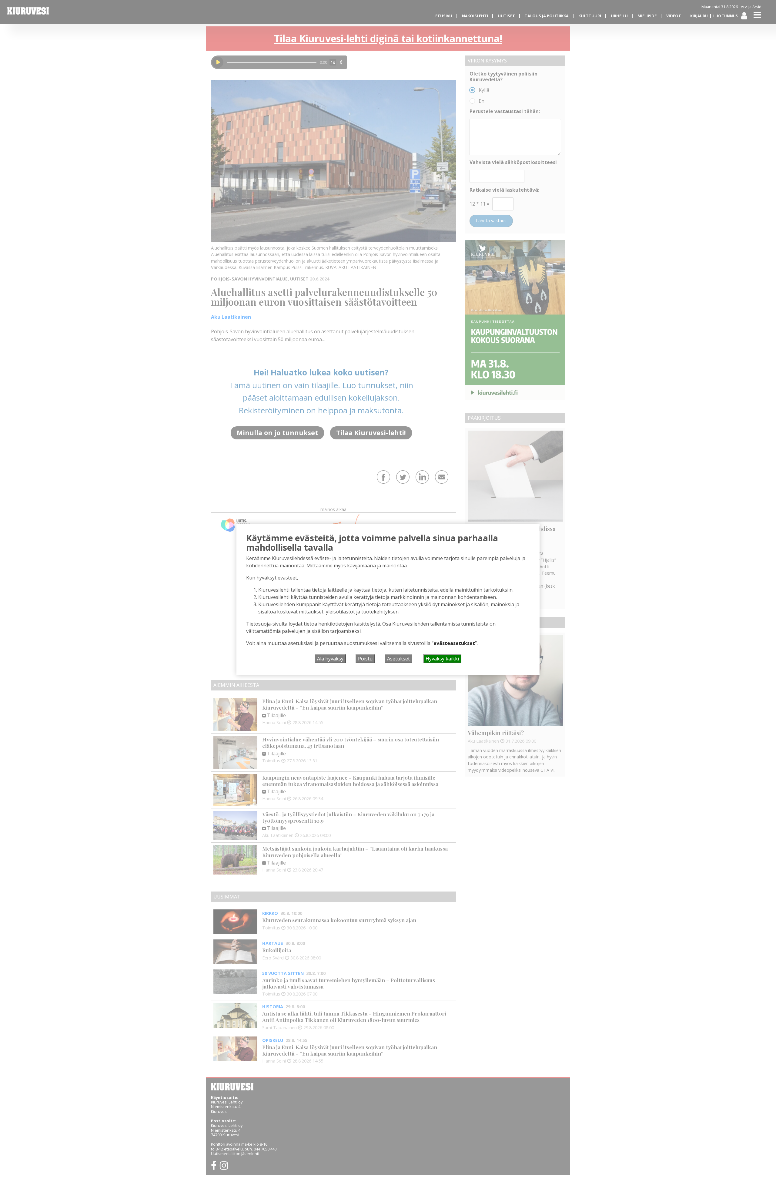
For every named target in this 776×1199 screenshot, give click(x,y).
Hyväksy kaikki (442, 658)
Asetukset (398, 658)
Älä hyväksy (330, 658)
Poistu (365, 658)
